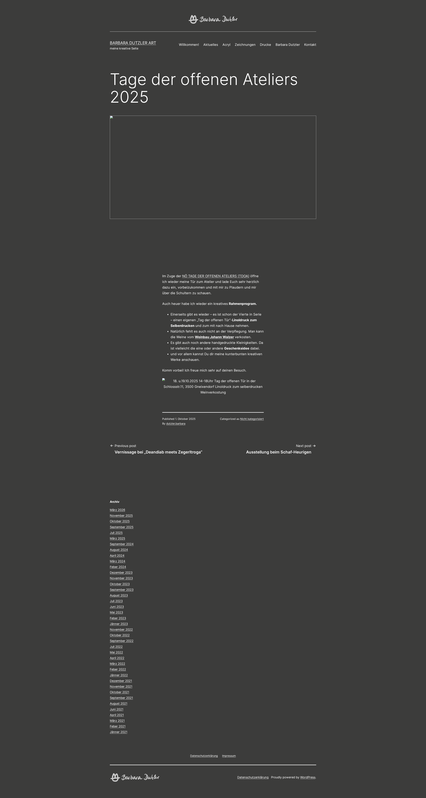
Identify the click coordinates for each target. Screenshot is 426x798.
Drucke (265, 45)
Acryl (226, 45)
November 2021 (121, 686)
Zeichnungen (245, 45)
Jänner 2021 (118, 732)
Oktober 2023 (120, 584)
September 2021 (121, 698)
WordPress (307, 777)
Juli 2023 (116, 601)
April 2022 (117, 658)
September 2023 (121, 589)
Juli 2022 (116, 646)
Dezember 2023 (121, 572)
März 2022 (117, 663)
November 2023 (121, 578)
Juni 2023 (117, 606)
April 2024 (117, 555)
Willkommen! (189, 45)
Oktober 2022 (120, 635)
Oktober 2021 (119, 692)
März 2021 (117, 720)
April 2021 (117, 715)
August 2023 (119, 595)
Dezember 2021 (121, 681)
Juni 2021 (116, 709)
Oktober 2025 (120, 521)
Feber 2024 (118, 567)
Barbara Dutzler (288, 45)
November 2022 (121, 629)
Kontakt (310, 45)
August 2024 (119, 549)
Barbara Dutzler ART (133, 42)
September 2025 (121, 527)
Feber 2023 (118, 618)
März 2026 (117, 510)
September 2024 (122, 544)
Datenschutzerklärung (253, 777)
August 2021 (118, 703)
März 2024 (117, 561)
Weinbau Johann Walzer (214, 337)
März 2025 (117, 538)
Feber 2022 (118, 669)
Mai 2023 (116, 612)
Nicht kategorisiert (252, 418)
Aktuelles (210, 45)
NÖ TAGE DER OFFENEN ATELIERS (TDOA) (215, 276)
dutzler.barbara (175, 423)
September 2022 (121, 641)
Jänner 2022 (119, 675)
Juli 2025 (116, 532)
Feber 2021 (117, 726)
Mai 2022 (116, 652)
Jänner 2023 (119, 624)
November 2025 (121, 515)
